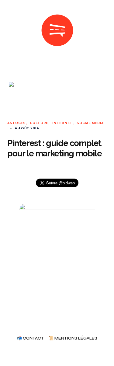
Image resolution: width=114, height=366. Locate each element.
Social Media (90, 123)
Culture (39, 123)
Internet (62, 123)
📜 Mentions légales (73, 338)
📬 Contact (30, 338)
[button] (10, 30)
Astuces (16, 123)
